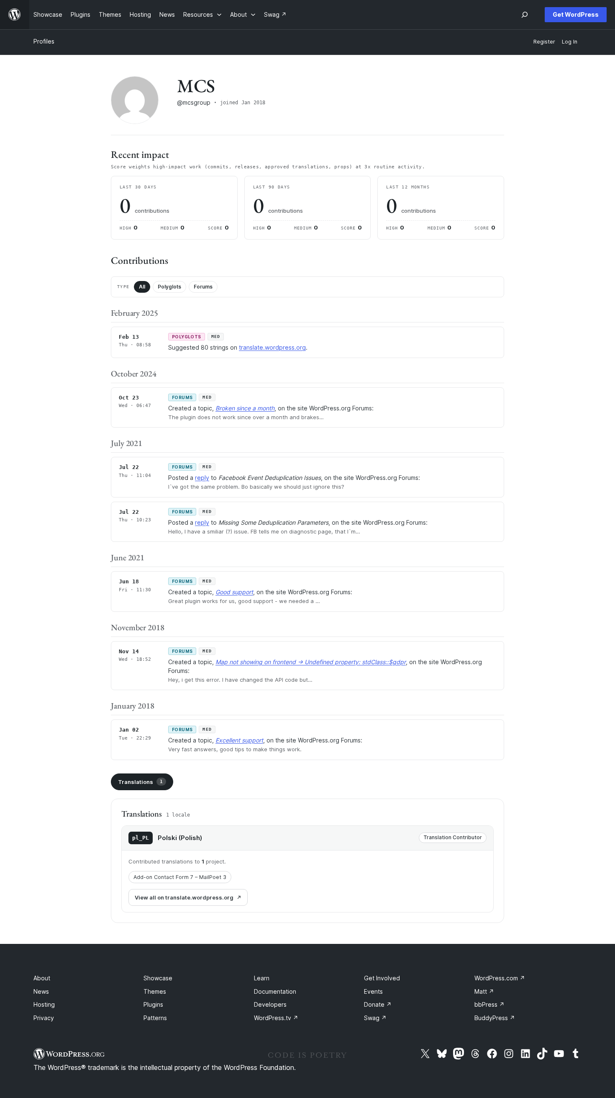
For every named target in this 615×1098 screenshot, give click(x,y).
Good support (234, 591)
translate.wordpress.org (272, 347)
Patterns (155, 1017)
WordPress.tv (276, 1017)
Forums (203, 287)
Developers (270, 1004)
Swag (375, 1017)
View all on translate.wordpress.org (184, 897)
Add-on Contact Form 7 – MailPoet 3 (179, 877)
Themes (155, 991)
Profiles (43, 41)
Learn (261, 978)
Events (373, 991)
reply (202, 477)
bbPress (489, 1004)
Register (544, 42)
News (41, 991)
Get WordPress (576, 14)
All (142, 287)
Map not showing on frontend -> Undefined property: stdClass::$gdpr (310, 661)
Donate (378, 1004)
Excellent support (239, 740)
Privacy (43, 1017)
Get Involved (382, 978)
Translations (140, 781)
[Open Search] (524, 14)
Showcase (158, 978)
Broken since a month (244, 408)
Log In (569, 42)
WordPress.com (499, 978)
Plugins (153, 1004)
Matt (484, 991)
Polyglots (169, 287)
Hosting (44, 1004)
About (41, 978)
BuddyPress (494, 1017)
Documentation (275, 991)
